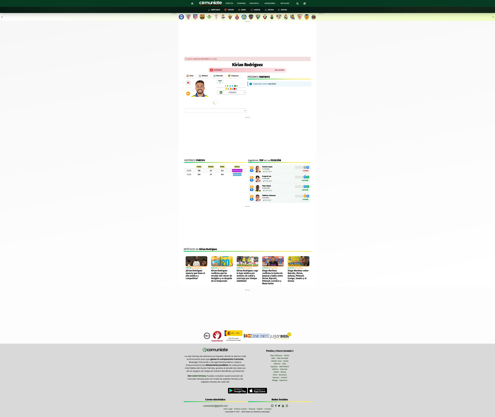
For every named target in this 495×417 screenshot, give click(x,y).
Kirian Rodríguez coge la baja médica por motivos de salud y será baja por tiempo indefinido (247, 275)
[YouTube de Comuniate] (283, 406)
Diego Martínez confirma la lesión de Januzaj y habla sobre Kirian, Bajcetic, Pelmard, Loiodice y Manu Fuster (272, 277)
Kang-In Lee (266, 176)
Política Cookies (240, 409)
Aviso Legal (228, 409)
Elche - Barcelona (280, 375)
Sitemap (252, 409)
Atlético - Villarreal (279, 369)
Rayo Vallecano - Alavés (279, 355)
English (260, 409)
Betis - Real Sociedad (279, 358)
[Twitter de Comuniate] (279, 406)
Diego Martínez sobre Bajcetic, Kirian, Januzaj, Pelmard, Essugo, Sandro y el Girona (298, 275)
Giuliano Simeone (269, 195)
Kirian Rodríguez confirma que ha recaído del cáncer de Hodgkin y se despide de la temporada (221, 275)
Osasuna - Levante (280, 377)
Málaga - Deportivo (279, 380)
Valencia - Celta (280, 364)
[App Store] (257, 390)
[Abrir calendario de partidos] (304, 3)
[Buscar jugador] (297, 3)
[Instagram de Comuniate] (287, 406)
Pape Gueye (266, 186)
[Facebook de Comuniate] (276, 406)
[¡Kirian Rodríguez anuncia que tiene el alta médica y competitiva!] (196, 261)
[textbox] (231, 92)
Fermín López (267, 167)
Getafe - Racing (280, 372)
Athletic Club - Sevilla (279, 361)
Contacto (267, 409)
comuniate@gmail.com (215, 405)
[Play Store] (238, 390)
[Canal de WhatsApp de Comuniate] (273, 406)
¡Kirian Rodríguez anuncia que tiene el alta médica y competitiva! (195, 274)
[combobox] (231, 92)
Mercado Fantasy (197, 376)
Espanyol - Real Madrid (280, 366)
